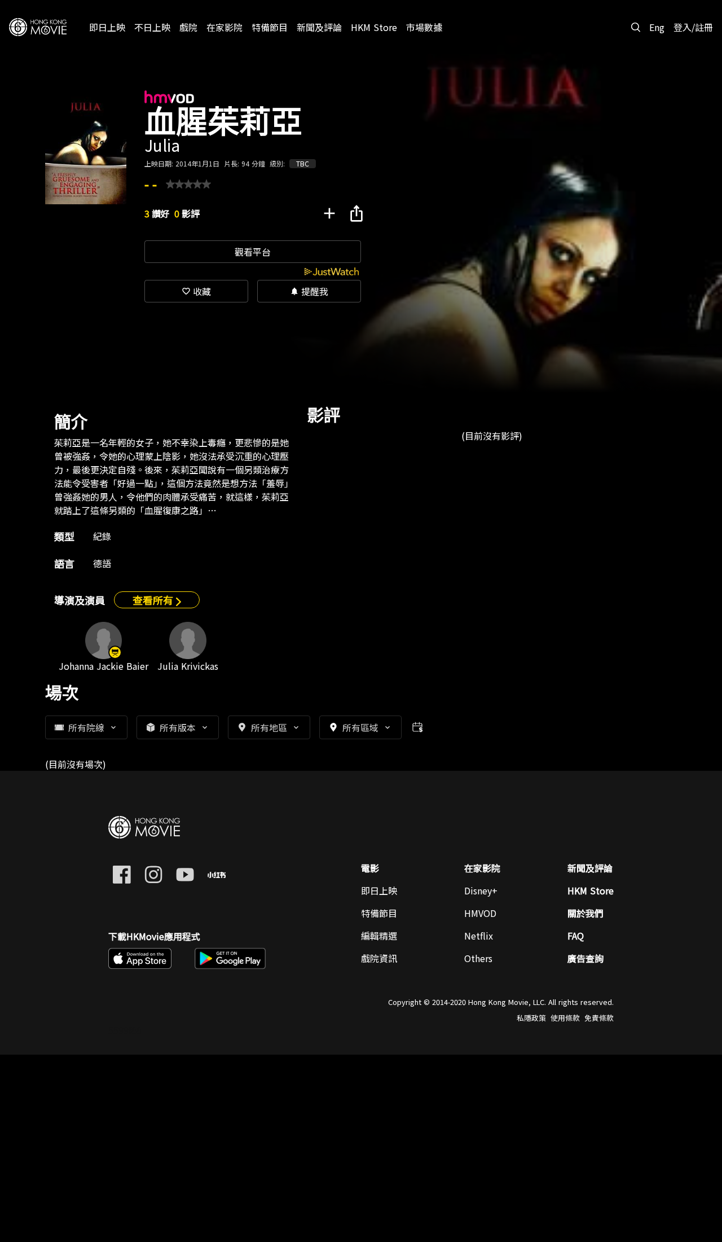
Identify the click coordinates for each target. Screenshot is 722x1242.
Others (478, 958)
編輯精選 (379, 935)
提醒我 (309, 291)
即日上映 (379, 890)
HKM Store (590, 890)
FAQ (575, 935)
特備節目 (379, 913)
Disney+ (481, 890)
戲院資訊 (379, 958)
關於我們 (585, 913)
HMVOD (480, 913)
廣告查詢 (585, 958)
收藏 (196, 291)
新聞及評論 (590, 868)
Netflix (478, 935)
